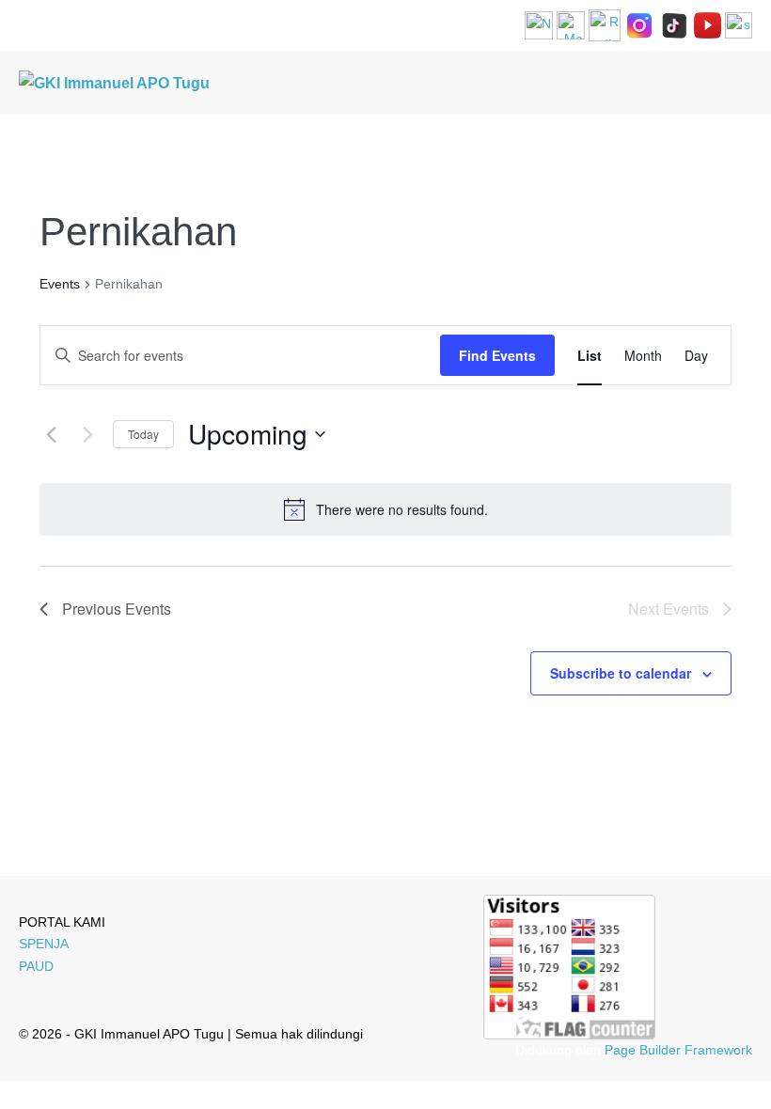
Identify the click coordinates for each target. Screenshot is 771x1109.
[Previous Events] (50, 434)
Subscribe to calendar (620, 673)
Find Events (497, 355)
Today (143, 434)
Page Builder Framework (678, 1049)
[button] (717, 83)
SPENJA (44, 943)
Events (59, 283)
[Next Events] (87, 434)
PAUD (36, 966)
